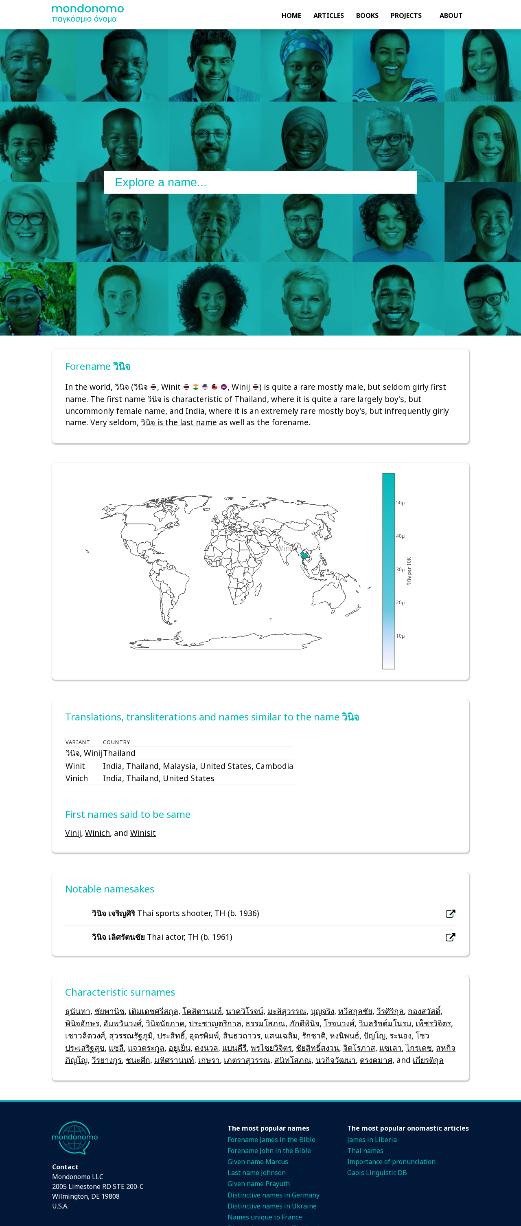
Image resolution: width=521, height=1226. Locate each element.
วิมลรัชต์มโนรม (385, 1023)
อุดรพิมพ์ (204, 1035)
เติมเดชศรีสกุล (153, 1010)
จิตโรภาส (359, 1047)
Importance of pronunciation (391, 1161)
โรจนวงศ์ (339, 1023)
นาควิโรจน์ (244, 1010)
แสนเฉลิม (281, 1035)
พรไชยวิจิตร (271, 1047)
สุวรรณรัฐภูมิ (131, 1035)
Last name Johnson (257, 1172)
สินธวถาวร (241, 1035)
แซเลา (390, 1047)
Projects (406, 15)
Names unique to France (265, 1217)
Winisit (143, 832)
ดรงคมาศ (376, 1059)
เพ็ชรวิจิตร (433, 1023)
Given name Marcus (258, 1161)
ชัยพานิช (109, 1010)
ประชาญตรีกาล (215, 1023)
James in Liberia (372, 1139)
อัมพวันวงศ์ (122, 1023)
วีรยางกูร (107, 1059)
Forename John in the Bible (269, 1150)
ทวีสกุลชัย (355, 1010)
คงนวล (206, 1047)
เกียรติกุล (428, 1059)
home (291, 15)
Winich (97, 832)
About (451, 15)
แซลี (116, 1047)
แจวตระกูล (146, 1047)
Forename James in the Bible (271, 1139)
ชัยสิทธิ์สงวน (317, 1047)
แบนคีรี (234, 1047)
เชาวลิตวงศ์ (85, 1035)
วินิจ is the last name (179, 422)
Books (367, 15)
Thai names (365, 1150)
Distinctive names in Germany (274, 1195)
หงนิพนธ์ (344, 1035)
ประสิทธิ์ (171, 1035)
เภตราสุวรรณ (247, 1059)
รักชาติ (314, 1035)
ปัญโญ (374, 1035)
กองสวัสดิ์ (424, 1010)
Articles (328, 15)
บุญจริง (322, 1010)
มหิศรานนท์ (174, 1059)
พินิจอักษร (82, 1023)
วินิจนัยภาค (165, 1023)
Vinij (73, 832)
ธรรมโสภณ (265, 1023)
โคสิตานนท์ (202, 1010)
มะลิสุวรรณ (286, 1010)
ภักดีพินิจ (304, 1023)
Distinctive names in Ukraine (272, 1206)
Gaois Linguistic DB (377, 1172)
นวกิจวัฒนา (335, 1059)
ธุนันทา (77, 1010)
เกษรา (209, 1059)
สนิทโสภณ (292, 1059)
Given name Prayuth (259, 1183)
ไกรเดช (419, 1047)
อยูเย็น (179, 1047)
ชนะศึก (138, 1059)
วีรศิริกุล (390, 1010)
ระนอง (401, 1035)
